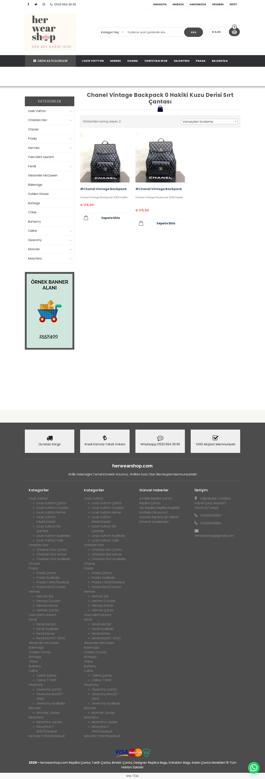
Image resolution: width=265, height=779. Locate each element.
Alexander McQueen (42, 175)
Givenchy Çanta (48, 689)
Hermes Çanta (47, 610)
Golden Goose (38, 194)
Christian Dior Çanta (51, 549)
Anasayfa (160, 4)
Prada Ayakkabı (48, 577)
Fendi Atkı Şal (45, 624)
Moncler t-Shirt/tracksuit (47, 736)
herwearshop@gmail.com (214, 535)
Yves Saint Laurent (41, 157)
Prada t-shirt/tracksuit (52, 582)
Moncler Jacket (48, 712)
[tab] (49, 489)
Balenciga (220, 61)
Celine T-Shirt (46, 680)
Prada (201, 61)
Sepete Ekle (110, 218)
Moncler (34, 249)
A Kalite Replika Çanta (155, 498)
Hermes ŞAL (44, 596)
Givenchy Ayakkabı (50, 703)
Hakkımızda (198, 4)
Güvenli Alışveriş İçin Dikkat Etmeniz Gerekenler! (158, 519)
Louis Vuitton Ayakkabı (53, 535)
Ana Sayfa (37, 77)
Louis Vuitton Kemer (51, 512)
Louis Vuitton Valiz (49, 540)
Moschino (35, 258)
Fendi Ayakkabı (47, 629)
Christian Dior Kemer (51, 554)
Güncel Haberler (154, 490)
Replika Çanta (149, 503)
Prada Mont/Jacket (51, 587)
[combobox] (110, 32)
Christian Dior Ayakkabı (53, 559)
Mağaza (178, 4)
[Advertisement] (132, 377)
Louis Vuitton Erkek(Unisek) (46, 519)
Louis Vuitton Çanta (51, 503)
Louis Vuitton (93, 61)
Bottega (34, 203)
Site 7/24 (132, 776)
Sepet (233, 4)
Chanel (132, 61)
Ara (194, 32)
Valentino (182, 61)
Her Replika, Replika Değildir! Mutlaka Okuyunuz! (159, 510)
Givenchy (35, 240)
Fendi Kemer (45, 633)
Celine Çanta (46, 675)
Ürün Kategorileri (53, 61)
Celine (32, 230)
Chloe (32, 212)
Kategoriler (39, 490)
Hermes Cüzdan (48, 601)
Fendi (32, 166)
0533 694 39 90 (65, 4)
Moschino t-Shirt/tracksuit (46, 729)
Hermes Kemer (47, 605)
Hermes (115, 61)
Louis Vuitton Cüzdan (52, 507)
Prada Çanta (46, 573)
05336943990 (210, 515)
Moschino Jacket (49, 722)
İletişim (201, 490)
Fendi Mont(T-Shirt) (50, 638)
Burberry (34, 221)
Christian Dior (156, 61)
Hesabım (217, 4)
